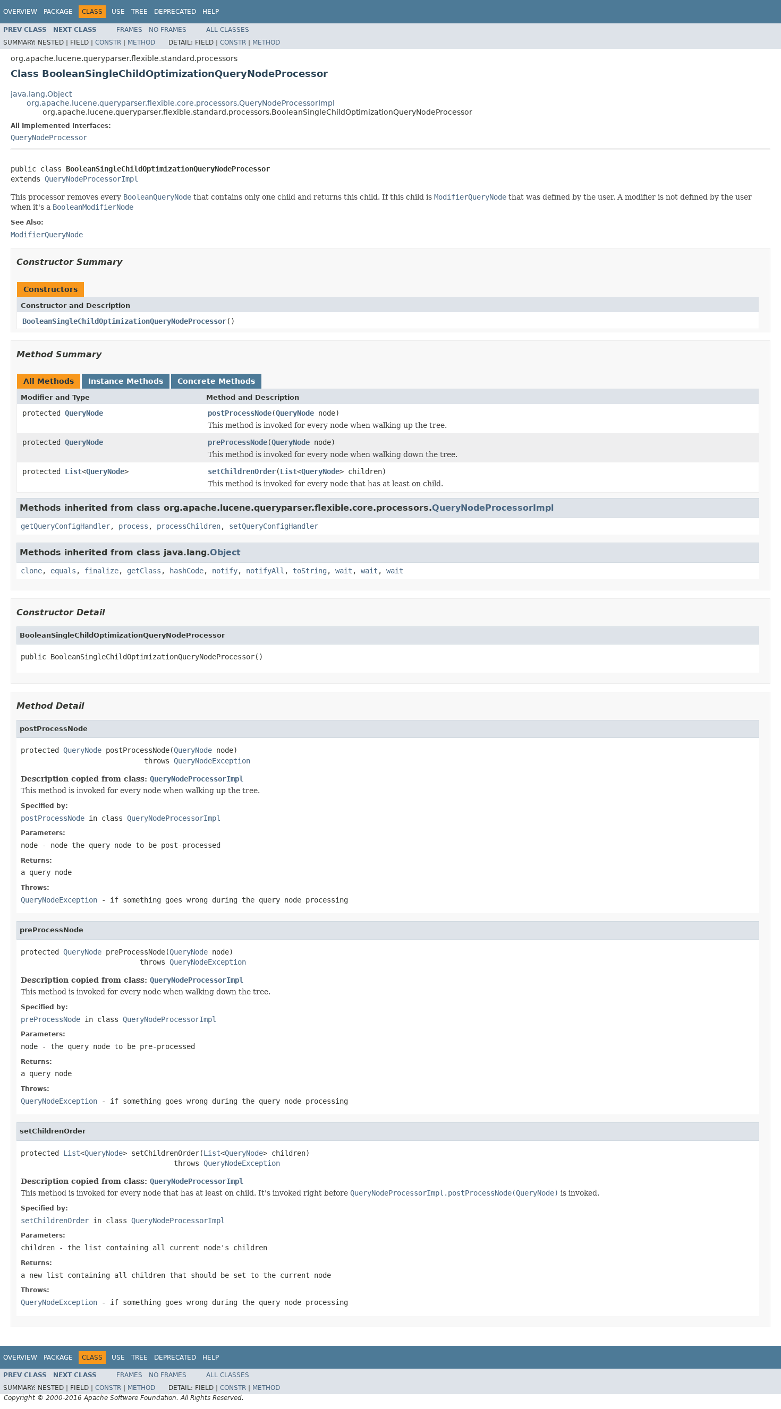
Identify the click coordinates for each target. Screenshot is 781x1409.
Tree (139, 11)
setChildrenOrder (242, 471)
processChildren (188, 526)
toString (310, 570)
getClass (144, 570)
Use (118, 11)
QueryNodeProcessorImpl (91, 179)
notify (224, 570)
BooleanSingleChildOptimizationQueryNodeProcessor (124, 321)
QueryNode (84, 413)
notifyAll (265, 570)
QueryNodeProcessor (49, 137)
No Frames (167, 29)
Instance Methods (125, 381)
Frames (129, 29)
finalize (101, 570)
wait (343, 570)
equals (63, 570)
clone (31, 570)
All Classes (227, 29)
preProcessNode (237, 442)
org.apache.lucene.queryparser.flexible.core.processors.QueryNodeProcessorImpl (181, 103)
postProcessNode (239, 413)
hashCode (186, 570)
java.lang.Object (41, 94)
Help (210, 11)
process (133, 526)
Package (58, 11)
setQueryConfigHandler (273, 526)
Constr (108, 42)
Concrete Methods (216, 381)
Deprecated (175, 11)
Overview (20, 11)
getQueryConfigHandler (65, 526)
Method (141, 42)
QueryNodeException (212, 761)
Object (225, 552)
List (73, 471)
